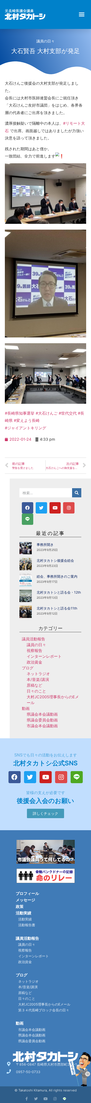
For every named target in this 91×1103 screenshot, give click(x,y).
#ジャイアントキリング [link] (25, 427)
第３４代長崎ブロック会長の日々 (43, 1010)
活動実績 (23, 913)
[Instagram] (68, 508)
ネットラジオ (38, 673)
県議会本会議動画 (42, 714)
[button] (81, 14)
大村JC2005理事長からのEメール (44, 1004)
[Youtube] (55, 508)
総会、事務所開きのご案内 (57, 576)
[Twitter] (41, 508)
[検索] (76, 492)
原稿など (34, 685)
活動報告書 (26, 925)
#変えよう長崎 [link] (27, 420)
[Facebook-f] (26, 1099)
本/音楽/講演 (38, 679)
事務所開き (45, 544)
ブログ (27, 667)
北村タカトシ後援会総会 (55, 560)
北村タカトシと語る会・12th (59, 592)
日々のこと (36, 691)
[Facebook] (27, 508)
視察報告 (34, 650)
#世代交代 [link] (68, 413)
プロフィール (27, 893)
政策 (20, 906)
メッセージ (25, 899)
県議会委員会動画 (42, 720)
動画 (26, 708)
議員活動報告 (33, 639)
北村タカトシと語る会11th (57, 608)
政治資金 (34, 662)
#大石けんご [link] (47, 413)
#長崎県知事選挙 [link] (19, 413)
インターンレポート (44, 656)
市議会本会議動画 (42, 725)
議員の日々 (45, 41)
